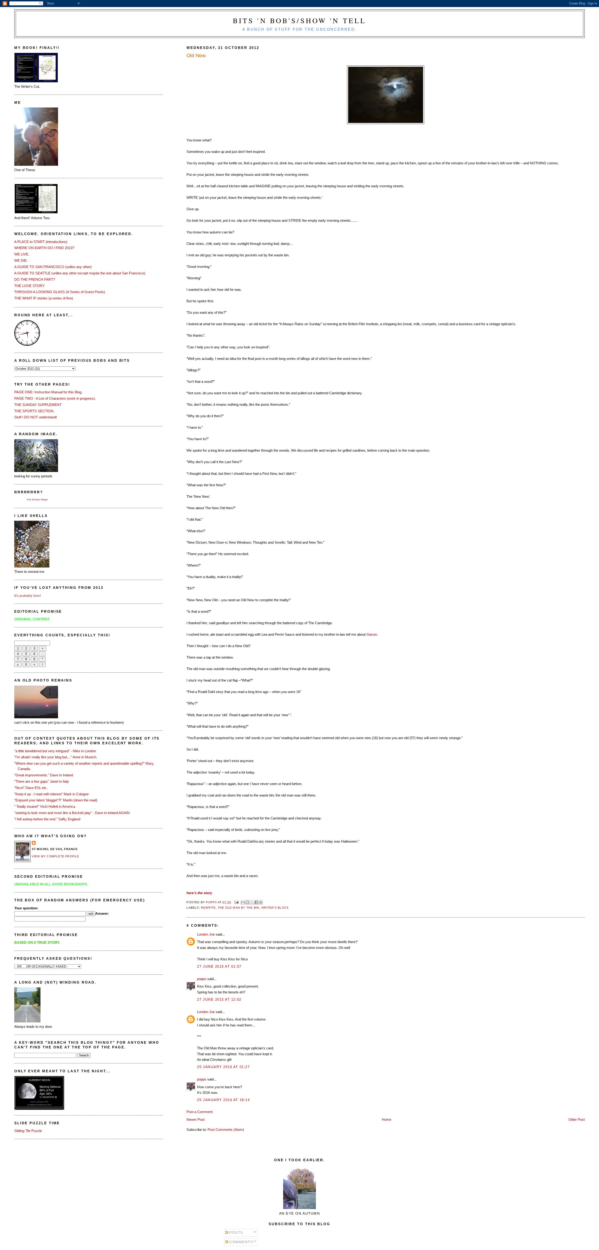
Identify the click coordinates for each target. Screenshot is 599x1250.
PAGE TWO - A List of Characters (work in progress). (55, 398)
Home (386, 1119)
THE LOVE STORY (29, 286)
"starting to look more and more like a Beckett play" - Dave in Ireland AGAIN (72, 813)
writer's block (275, 907)
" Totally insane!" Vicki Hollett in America (44, 806)
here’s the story (199, 893)
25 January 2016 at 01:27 (223, 1067)
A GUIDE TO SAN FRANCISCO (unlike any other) (53, 267)
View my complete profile (55, 856)
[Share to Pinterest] (260, 902)
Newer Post (195, 1119)
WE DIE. (21, 260)
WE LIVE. (21, 254)
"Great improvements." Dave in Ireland (43, 775)
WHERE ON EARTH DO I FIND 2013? (44, 248)
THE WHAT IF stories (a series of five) (43, 298)
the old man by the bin (238, 907)
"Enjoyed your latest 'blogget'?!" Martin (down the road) (55, 800)
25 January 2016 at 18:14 (223, 1100)
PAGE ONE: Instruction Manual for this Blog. (48, 392)
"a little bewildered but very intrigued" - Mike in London (55, 751)
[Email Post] (236, 902)
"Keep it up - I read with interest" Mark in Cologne (51, 794)
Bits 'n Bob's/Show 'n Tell (299, 20)
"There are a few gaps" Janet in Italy (41, 781)
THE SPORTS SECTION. (34, 411)
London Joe (206, 934)
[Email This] (243, 902)
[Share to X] (251, 902)
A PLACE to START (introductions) (40, 242)
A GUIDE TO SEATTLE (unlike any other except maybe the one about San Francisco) (79, 273)
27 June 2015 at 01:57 (219, 966)
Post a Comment (199, 1112)
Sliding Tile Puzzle (28, 1131)
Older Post (576, 1119)
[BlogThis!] (247, 902)
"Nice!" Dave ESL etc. (30, 788)
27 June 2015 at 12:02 (219, 999)
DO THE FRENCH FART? (34, 279)
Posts (235, 1233)
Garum (371, 634)
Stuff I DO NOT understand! (35, 417)
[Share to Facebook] (256, 902)
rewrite (208, 907)
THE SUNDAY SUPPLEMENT (38, 405)
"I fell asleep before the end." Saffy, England (47, 819)
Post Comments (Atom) (226, 1130)
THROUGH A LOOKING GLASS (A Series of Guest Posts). (60, 292)
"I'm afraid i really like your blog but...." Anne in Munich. (55, 757)
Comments (240, 1242)
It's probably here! (27, 595)
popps (201, 979)
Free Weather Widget (37, 499)
